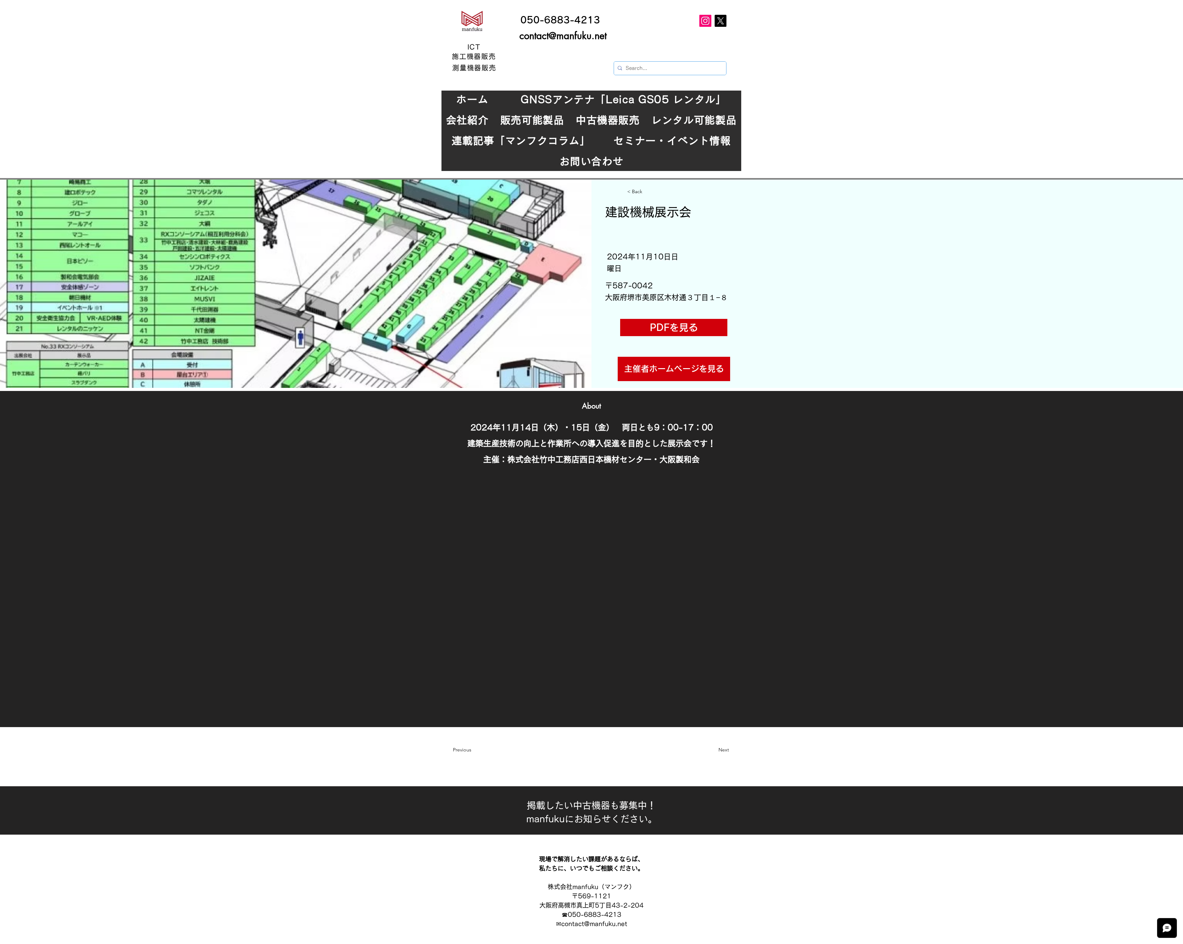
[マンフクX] (720, 21)
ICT (474, 47)
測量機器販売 (474, 67)
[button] (673, 327)
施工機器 (467, 56)
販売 (488, 56)
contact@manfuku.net (563, 36)
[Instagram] (705, 21)
